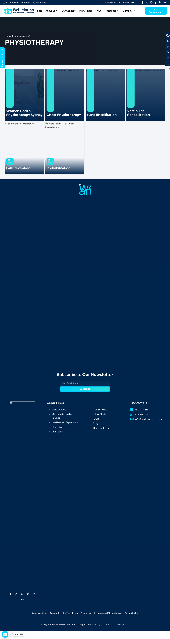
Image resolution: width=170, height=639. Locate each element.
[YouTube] (165, 2)
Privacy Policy (131, 613)
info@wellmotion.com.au (149, 419)
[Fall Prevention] (24, 148)
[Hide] (169, 68)
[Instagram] (151, 2)
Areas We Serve (39, 613)
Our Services (100, 410)
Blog (95, 423)
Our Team (57, 432)
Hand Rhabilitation (102, 115)
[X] (147, 2)
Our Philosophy (60, 427)
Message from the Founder (62, 416)
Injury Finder (100, 414)
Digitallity (124, 624)
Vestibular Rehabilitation (138, 113)
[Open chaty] (5, 634)
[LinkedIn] (160, 2)
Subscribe (85, 389)
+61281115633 (141, 410)
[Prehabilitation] (64, 148)
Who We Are (59, 410)
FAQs (96, 419)
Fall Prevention (18, 168)
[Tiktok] (156, 2)
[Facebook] (142, 2)
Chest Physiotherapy (64, 115)
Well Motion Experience (65, 422)
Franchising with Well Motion (64, 613)
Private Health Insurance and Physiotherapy (101, 613)
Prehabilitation (58, 168)
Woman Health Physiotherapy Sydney (24, 113)
